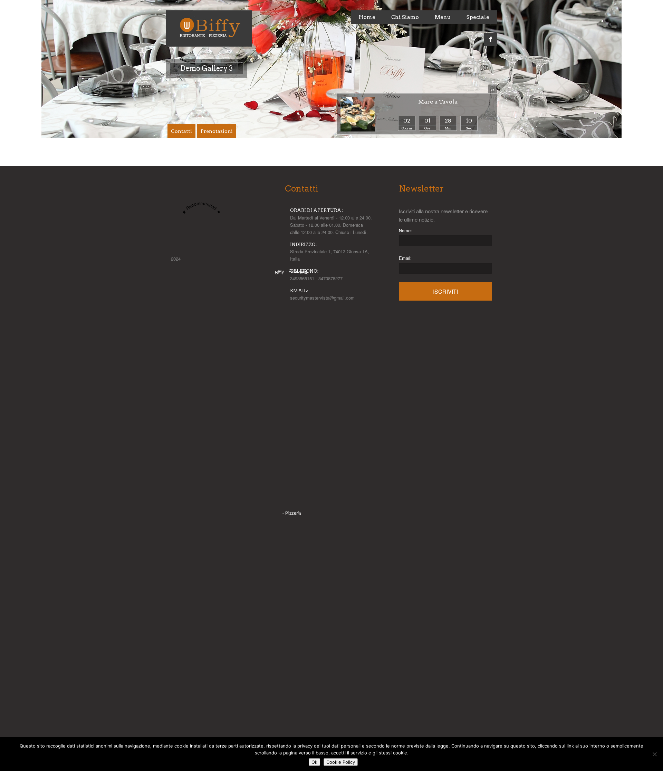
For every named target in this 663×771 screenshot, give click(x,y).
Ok (314, 762)
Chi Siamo (405, 17)
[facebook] (490, 35)
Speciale (478, 17)
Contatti (181, 131)
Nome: (405, 230)
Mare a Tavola (438, 101)
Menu (443, 17)
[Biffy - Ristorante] (292, 502)
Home (367, 17)
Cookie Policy (340, 762)
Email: (405, 258)
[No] (654, 754)
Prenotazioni (217, 131)
